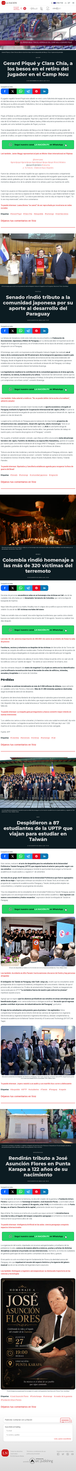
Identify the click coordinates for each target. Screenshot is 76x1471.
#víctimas (35, 738)
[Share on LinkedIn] (44, 91)
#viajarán (62, 1089)
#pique (45, 162)
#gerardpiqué (16, 162)
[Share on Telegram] (28, 91)
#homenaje (49, 214)
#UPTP (24, 1089)
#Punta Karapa (36, 1396)
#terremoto (25, 738)
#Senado (13, 475)
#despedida (38, 214)
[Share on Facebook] (5, 91)
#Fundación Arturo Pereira (11, 1400)
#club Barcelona (61, 214)
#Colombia (14, 738)
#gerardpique (26, 162)
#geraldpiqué (37, 162)
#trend (56, 162)
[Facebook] (58, 1454)
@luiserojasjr (38, 159)
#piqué (50, 162)
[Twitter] (63, 1454)
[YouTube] (72, 1454)
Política (38, 291)
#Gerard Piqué (16, 214)
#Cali (53, 738)
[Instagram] (67, 1454)
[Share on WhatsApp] (21, 91)
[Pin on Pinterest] (36, 91)
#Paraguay (53, 1089)
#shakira (62, 162)
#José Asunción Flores (19, 1396)
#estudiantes (33, 1089)
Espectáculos (38, 1152)
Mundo (38, 554)
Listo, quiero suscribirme (62, 1439)
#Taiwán (44, 1089)
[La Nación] (9, 3)
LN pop (38, 57)
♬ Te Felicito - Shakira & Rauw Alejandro (38, 168)
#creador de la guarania (63, 1396)
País (38, 817)
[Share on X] (13, 91)
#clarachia (46, 165)
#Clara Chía (27, 214)
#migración (53, 475)
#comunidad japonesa (38, 475)
